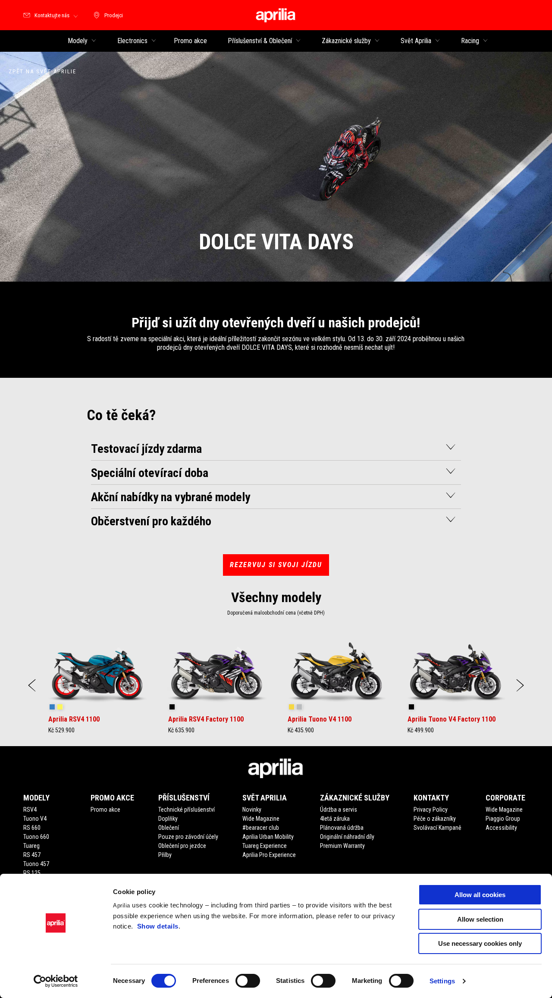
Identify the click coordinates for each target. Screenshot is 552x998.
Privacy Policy (431, 809)
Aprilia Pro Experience (269, 854)
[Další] (520, 685)
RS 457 (32, 854)
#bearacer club (260, 827)
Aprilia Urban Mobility (268, 836)
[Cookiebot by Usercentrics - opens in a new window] (56, 981)
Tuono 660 (36, 836)
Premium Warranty (342, 845)
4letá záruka (335, 818)
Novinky (251, 809)
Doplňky (168, 818)
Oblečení (168, 827)
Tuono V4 (35, 818)
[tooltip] (52, 707)
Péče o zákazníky (435, 818)
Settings (442, 981)
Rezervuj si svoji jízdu (276, 565)
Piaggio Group (503, 818)
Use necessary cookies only (480, 943)
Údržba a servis (338, 809)
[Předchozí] (32, 685)
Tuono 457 (36, 863)
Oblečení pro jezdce (182, 845)
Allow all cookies (480, 894)
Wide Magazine (260, 818)
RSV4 (30, 809)
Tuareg (31, 845)
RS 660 (32, 827)
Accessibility (501, 827)
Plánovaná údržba (342, 827)
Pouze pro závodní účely (188, 836)
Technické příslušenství (186, 809)
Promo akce (105, 809)
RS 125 (32, 872)
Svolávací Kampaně (437, 827)
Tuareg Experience (264, 845)
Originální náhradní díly (347, 836)
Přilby (165, 854)
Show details (158, 926)
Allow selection (480, 919)
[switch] (247, 981)
